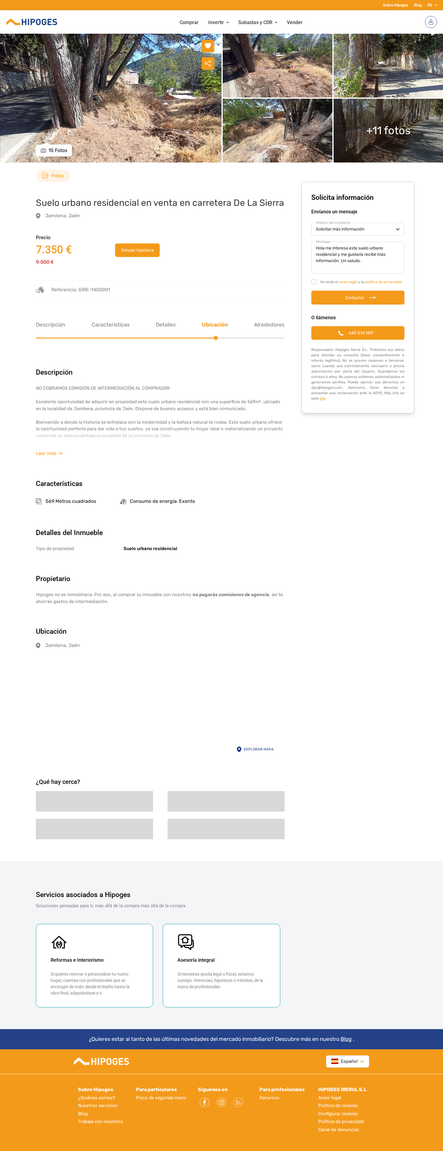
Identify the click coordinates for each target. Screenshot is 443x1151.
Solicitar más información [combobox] (340, 229)
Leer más (46, 453)
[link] (137, 250)
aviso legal (348, 282)
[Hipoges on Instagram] (221, 1102)
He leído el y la (361, 282)
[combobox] (344, 1061)
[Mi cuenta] (431, 22)
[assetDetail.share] (208, 63)
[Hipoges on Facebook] (204, 1102)
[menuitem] (189, 22)
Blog (418, 5)
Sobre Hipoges (395, 5)
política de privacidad (383, 282)
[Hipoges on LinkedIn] (238, 1102)
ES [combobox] (430, 5)
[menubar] (241, 22)
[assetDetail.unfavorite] (208, 46)
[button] (434, 5)
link (322, 398)
